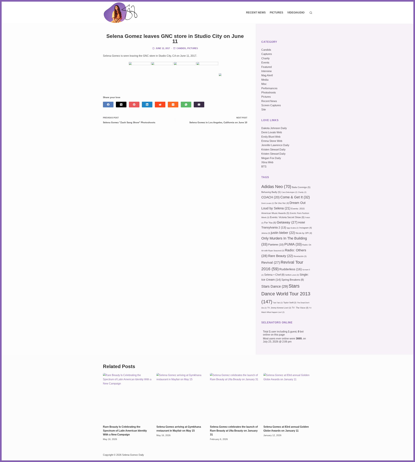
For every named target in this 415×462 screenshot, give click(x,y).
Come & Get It (295, 197)
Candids (181, 48)
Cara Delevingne (289, 192)
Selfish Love (292, 275)
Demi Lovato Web (271, 132)
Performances (269, 88)
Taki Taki (278, 303)
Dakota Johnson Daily (274, 128)
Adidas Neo (276, 186)
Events (265, 62)
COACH (270, 197)
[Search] (311, 12)
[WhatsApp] (186, 104)
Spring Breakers (292, 279)
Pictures (276, 12)
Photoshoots (268, 92)
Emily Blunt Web (270, 136)
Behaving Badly (271, 192)
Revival (270, 262)
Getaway (287, 222)
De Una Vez (282, 203)
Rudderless (290, 269)
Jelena (265, 233)
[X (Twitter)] (121, 104)
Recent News (256, 12)
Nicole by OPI (304, 233)
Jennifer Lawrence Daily (275, 145)
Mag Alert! (267, 75)
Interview (266, 71)
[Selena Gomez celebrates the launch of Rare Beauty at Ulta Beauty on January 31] (234, 397)
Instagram (305, 228)
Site (263, 109)
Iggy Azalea (293, 228)
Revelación (300, 256)
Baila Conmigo (301, 187)
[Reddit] (160, 104)
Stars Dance (274, 286)
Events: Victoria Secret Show (287, 217)
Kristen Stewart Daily (273, 149)
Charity (265, 58)
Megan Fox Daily (271, 158)
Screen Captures (271, 105)
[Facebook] (108, 104)
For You (270, 222)
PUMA (293, 244)
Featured (266, 67)
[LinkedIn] (147, 104)
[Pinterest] (134, 104)
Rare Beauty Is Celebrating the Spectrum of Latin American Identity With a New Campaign (125, 430)
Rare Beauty (280, 256)
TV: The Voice (300, 308)
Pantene (276, 244)
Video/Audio (295, 12)
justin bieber (283, 232)
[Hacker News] (173, 104)
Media (264, 79)
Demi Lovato (267, 203)
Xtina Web (267, 162)
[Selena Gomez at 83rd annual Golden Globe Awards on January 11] (287, 397)
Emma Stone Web (271, 141)
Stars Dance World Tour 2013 (285, 293)
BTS (264, 166)
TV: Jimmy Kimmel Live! (279, 308)
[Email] (199, 104)
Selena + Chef (274, 274)
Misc (264, 84)
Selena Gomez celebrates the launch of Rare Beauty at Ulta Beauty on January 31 (234, 430)
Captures (266, 54)
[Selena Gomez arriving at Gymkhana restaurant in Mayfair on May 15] (180, 397)
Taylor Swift (289, 303)
